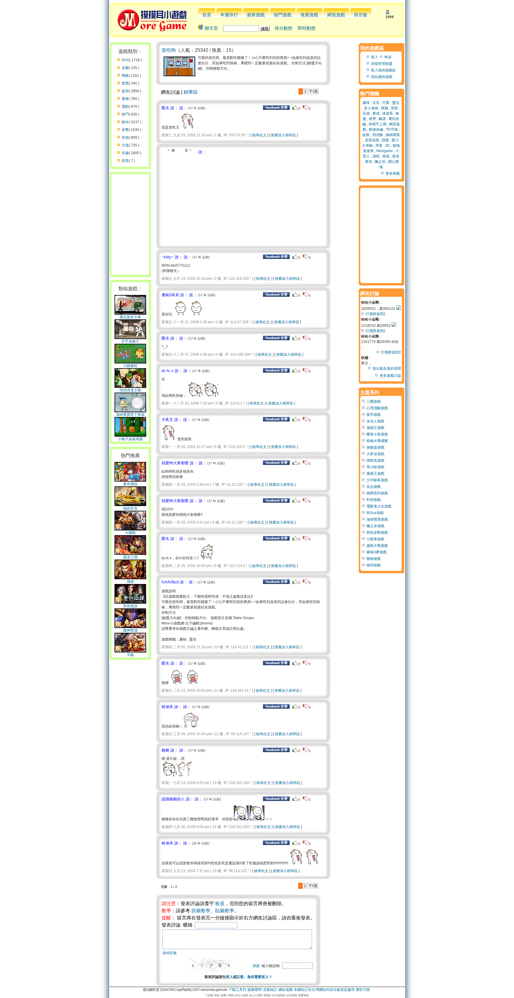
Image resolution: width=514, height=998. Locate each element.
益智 (125, 91)
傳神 (130, 582)
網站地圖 (285, 990)
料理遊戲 (373, 500)
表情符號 (169, 953)
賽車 (125, 99)
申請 (387, 57)
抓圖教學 (200, 910)
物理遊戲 (373, 565)
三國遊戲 (373, 401)
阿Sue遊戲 (375, 513)
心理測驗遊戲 (377, 408)
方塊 (125, 145)
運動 (125, 106)
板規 (220, 903)
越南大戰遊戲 (377, 545)
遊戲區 (267, 995)
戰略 (125, 76)
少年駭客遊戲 (377, 480)
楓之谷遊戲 (375, 526)
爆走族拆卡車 (130, 317)
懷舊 (125, 83)
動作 (125, 122)
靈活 (395, 103)
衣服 (125, 153)
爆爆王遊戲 (375, 473)
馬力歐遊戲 (375, 467)
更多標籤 (393, 173)
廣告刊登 (363, 990)
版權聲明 (254, 990)
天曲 (130, 655)
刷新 (256, 966)
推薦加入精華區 (283, 135)
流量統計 (270, 990)
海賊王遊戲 (375, 428)
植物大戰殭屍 (377, 441)
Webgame (384, 151)
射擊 (125, 130)
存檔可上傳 (377, 124)
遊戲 (217, 995)
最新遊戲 (256, 14)
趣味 (366, 103)
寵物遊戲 (373, 559)
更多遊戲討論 (390, 376)
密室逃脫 (372, 140)
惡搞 (366, 113)
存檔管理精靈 (381, 64)
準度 (379, 145)
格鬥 (125, 114)
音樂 (125, 68)
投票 (125, 161)
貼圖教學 (224, 910)
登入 (229, 977)
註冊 (240, 977)
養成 (376, 113)
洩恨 (376, 156)
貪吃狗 (169, 50)
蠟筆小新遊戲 (377, 434)
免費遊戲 (303, 995)
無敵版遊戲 (375, 447)
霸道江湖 (130, 557)
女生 (376, 103)
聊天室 (211, 28)
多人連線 (371, 108)
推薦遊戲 (309, 14)
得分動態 (283, 28)
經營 (372, 119)
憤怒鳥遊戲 (375, 460)
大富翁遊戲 (375, 454)
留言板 (360, 14)
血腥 (365, 135)
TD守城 (392, 129)
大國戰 (130, 533)
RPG (125, 60)
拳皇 (368, 162)
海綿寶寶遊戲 (377, 519)
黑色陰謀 (130, 606)
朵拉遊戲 (373, 487)
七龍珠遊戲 (375, 539)
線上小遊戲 (255, 995)
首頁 (206, 14)
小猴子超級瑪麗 (130, 439)
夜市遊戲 (373, 415)
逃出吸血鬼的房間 (386, 368)
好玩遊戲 (291, 995)
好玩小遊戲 (241, 995)
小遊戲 (209, 995)
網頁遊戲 (336, 14)
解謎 (382, 119)
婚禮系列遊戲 (377, 493)
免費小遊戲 (227, 995)
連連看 (387, 113)
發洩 (395, 156)
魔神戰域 (130, 630)
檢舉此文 (259, 135)
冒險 (385, 156)
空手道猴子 (130, 341)
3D (387, 145)
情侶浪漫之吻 (130, 390)
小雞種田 (130, 366)
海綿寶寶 (393, 135)
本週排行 (229, 14)
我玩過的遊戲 (381, 77)
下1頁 (313, 91)
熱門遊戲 (283, 14)
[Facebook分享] (276, 109)
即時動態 (307, 28)
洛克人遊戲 (375, 421)
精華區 (191, 92)
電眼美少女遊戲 (378, 506)
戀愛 (385, 140)
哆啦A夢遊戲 (376, 552)
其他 (125, 137)
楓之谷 (380, 162)
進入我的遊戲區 (383, 70)
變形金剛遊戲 (377, 532)
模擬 (384, 108)
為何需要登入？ (259, 977)
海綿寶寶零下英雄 (130, 415)
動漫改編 (376, 129)
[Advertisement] (211, 199)
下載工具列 (237, 990)
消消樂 (377, 135)
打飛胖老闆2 (376, 314)
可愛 (385, 103)
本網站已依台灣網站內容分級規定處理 (324, 990)
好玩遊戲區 (279, 995)
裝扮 (394, 108)
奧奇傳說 (130, 484)
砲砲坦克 (130, 508)
